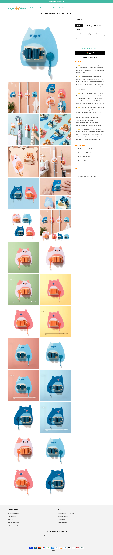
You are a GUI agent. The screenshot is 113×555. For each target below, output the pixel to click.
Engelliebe (58, 551)
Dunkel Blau (79, 29)
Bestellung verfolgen (13, 513)
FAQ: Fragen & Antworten (15, 526)
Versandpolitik (61, 519)
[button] (40, 8)
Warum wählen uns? (13, 523)
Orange (88, 25)
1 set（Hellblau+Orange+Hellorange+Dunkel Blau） (89, 33)
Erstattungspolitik (62, 523)
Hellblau (78, 25)
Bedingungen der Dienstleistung (65, 513)
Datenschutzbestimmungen (64, 516)
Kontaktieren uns (12, 516)
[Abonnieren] (70, 536)
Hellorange (97, 25)
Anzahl (76, 38)
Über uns (10, 519)
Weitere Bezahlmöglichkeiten (90, 57)
